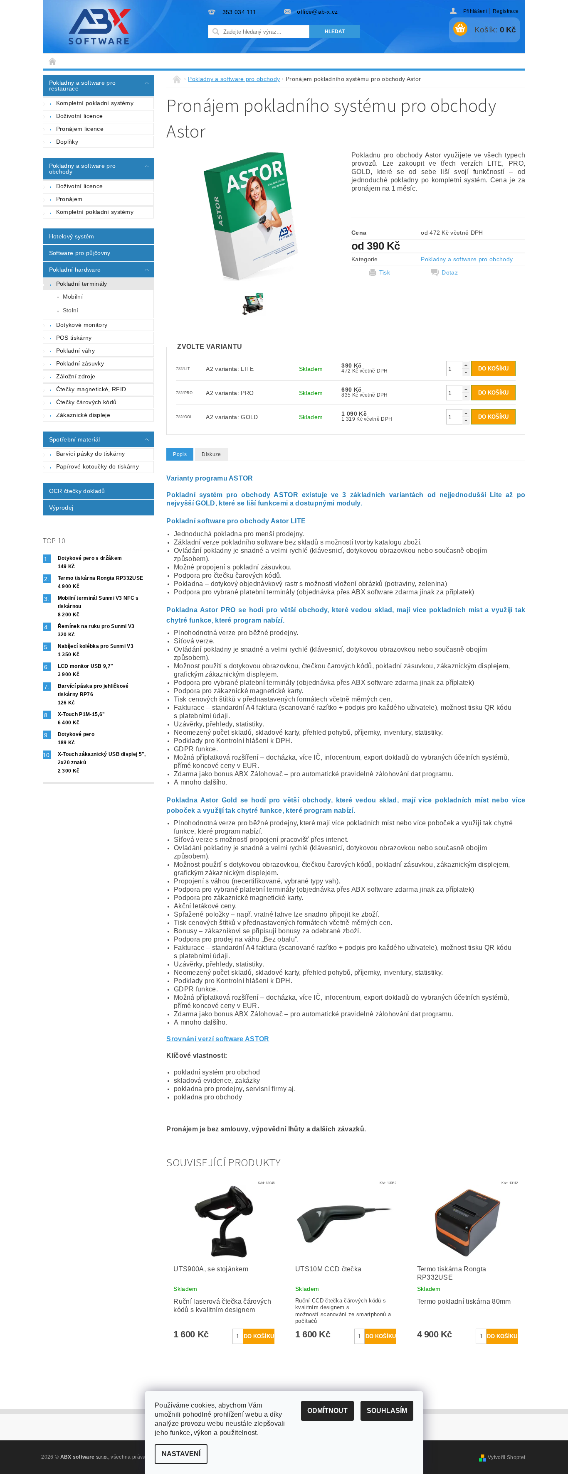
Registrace (506, 11)
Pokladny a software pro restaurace (82, 85)
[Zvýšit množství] (465, 365)
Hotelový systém (71, 236)
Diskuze (211, 454)
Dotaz (450, 272)
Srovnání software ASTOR (217, 1038)
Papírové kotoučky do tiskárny (97, 466)
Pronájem (69, 199)
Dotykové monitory (81, 324)
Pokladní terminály (81, 283)
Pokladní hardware (75, 269)
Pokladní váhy (75, 350)
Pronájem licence (80, 128)
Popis (180, 454)
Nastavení (181, 1453)
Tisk (384, 272)
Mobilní (73, 296)
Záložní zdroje (75, 376)
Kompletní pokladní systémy (94, 103)
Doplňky (67, 141)
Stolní (71, 310)
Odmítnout (327, 1410)
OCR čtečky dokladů (77, 491)
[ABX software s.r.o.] (100, 26)
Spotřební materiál (74, 439)
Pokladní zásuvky (80, 363)
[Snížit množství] (465, 372)
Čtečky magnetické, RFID (91, 389)
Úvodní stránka (53, 61)
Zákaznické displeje (83, 415)
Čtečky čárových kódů (86, 402)
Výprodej (61, 507)
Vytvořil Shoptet (506, 1457)
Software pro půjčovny (80, 253)
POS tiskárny (74, 337)
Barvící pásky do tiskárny (90, 453)
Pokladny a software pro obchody (82, 168)
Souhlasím (387, 1410)
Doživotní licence (79, 116)
